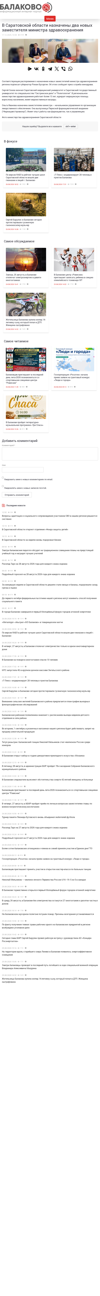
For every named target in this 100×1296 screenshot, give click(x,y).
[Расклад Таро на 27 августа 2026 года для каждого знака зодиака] (25, 824)
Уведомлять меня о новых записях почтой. (25, 488)
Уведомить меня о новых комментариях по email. (28, 479)
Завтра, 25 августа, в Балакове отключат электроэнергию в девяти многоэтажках (23, 277)
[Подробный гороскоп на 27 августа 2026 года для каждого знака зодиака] (25, 834)
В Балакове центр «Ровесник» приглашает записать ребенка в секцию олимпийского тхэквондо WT (73, 277)
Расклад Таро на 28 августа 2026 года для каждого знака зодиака (34, 563)
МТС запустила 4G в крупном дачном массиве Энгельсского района (35, 670)
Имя (4, 465)
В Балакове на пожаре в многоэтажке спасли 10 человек (30, 659)
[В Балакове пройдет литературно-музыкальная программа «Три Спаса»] (26, 407)
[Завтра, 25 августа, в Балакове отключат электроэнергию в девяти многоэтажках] (26, 259)
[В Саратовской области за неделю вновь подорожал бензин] (14, 536)
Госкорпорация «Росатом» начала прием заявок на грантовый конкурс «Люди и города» (72, 377)
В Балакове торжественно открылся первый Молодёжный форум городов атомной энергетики (48, 890)
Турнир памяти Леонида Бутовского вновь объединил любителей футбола (38, 817)
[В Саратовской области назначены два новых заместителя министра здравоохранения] (25, 35)
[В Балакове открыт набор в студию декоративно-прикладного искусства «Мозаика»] (24, 752)
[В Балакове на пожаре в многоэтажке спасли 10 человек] (25, 656)
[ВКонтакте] (36, 69)
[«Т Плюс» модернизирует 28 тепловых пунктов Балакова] (74, 159)
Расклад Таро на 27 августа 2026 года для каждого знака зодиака (34, 827)
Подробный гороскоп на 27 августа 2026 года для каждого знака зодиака (38, 838)
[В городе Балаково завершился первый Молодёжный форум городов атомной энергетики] (14, 608)
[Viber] (63, 69)
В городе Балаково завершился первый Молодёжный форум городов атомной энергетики (46, 611)
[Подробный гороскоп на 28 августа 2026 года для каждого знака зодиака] (14, 571)
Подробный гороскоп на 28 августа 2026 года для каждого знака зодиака (38, 574)
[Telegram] (50, 69)
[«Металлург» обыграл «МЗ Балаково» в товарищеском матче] (25, 618)
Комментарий (8, 445)
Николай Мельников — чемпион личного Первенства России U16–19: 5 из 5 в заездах (44, 879)
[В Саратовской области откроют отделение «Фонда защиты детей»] (14, 526)
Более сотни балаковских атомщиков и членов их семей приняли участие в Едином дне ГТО (47, 848)
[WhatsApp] (70, 69)
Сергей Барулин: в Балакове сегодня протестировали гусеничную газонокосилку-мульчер (24, 222)
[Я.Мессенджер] (30, 69)
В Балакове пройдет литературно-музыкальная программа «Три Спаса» (24, 423)
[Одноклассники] (43, 69)
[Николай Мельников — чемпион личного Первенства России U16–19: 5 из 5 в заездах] (25, 876)
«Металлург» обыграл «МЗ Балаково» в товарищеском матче (32, 622)
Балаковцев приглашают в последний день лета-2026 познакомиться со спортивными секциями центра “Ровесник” (24, 378)
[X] (57, 69)
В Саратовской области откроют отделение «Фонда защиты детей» (35, 529)
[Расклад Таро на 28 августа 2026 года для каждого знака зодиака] (14, 560)
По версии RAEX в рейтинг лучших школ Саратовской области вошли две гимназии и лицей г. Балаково (25, 177)
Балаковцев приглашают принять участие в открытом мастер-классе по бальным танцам (46, 869)
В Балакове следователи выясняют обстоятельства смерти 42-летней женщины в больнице (47, 779)
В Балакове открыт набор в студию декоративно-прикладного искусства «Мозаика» (43, 755)
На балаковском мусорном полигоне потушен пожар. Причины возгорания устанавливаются (48, 914)
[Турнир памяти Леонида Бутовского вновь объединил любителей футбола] (25, 813)
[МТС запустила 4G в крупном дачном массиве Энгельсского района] (25, 666)
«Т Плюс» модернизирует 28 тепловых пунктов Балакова (30, 680)
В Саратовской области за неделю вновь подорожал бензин (31, 539)
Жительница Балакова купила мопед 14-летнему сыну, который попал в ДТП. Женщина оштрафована (26, 322)
